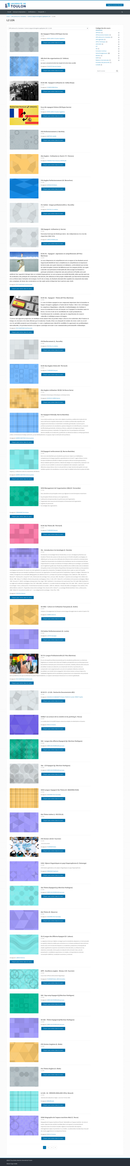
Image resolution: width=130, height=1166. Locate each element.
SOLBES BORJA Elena (52, 87)
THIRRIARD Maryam (52, 370)
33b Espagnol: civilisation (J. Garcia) (53, 229)
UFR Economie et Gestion (103, 35)
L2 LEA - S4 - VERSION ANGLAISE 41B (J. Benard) (57, 1093)
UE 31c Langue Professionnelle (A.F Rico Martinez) (58, 656)
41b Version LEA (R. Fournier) (51, 839)
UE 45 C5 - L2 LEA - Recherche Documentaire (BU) (58, 692)
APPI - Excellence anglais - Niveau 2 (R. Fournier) (57, 971)
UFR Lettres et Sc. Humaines (18, 16)
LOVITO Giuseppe (51, 636)
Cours (8, 16)
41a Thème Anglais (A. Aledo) (51, 1069)
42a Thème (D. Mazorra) (49, 912)
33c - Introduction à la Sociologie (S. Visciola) (56, 550)
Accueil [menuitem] (9, 12)
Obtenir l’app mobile (12, 1163)
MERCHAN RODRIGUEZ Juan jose (55, 746)
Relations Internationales (103, 60)
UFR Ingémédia (100, 39)
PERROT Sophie (79, 697)
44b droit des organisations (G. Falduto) (55, 58)
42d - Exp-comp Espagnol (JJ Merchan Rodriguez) (57, 995)
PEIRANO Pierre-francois (53, 160)
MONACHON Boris (52, 185)
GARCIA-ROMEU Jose (52, 239)
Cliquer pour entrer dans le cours (53, 42)
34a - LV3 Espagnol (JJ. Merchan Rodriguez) (55, 766)
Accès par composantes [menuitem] (19, 12)
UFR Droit (99, 32)
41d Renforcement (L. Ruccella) (51, 341)
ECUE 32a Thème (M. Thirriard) (51, 526)
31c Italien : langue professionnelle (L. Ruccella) (57, 205)
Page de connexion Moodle (115, 5)
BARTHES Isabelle (51, 136)
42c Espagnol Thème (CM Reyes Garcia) (54, 34)
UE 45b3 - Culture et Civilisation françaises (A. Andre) (59, 607)
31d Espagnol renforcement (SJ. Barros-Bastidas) (58, 451)
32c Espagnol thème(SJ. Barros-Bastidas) (55, 415)
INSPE (98, 58)
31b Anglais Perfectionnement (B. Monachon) (57, 180)
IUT (96, 46)
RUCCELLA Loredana (52, 209)
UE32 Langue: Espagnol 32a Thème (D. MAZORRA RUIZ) (60, 790)
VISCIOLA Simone (20, 593)
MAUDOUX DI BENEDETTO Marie (55, 697)
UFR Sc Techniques (101, 42)
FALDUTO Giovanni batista (54, 66)
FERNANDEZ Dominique (22, 512)
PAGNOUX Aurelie (69, 697)
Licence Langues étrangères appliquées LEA (39, 16)
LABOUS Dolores (20, 957)
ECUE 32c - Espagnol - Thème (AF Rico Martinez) (57, 298)
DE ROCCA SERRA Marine (53, 398)
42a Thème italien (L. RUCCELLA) (52, 814)
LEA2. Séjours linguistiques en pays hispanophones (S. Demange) (63, 863)
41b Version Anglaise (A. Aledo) (51, 1044)
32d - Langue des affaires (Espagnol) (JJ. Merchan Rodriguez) (61, 741)
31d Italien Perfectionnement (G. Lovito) (55, 631)
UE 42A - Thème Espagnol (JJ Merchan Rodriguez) (57, 1020)
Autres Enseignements (102, 53)
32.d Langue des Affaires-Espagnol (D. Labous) (57, 936)
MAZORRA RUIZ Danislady (54, 794)
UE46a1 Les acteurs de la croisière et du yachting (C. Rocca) (61, 717)
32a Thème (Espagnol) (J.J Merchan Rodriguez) (57, 888)
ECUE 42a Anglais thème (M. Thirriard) (54, 366)
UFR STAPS (99, 44)
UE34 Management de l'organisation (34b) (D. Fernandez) (61, 488)
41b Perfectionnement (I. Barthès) (52, 132)
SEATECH (99, 55)
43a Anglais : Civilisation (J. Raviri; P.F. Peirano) (57, 156)
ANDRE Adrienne (51, 614)
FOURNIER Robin (51, 847)
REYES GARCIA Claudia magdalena (56, 38)
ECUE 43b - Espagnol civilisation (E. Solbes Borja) (57, 83)
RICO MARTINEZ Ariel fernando (24, 284)
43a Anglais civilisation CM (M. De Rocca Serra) (57, 390)
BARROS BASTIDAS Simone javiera (25, 438)
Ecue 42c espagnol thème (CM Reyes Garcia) (56, 107)
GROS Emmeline (61, 979)
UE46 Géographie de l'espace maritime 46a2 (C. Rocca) (59, 1117)
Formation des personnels (103, 62)
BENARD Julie (50, 1101)
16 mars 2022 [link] (66, 1097)
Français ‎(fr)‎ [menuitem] (41, 12)
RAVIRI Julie (63, 160)
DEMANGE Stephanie (52, 871)
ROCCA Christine (51, 724)
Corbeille (99, 65)
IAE (97, 48)
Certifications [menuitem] (31, 12)
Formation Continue (101, 51)
